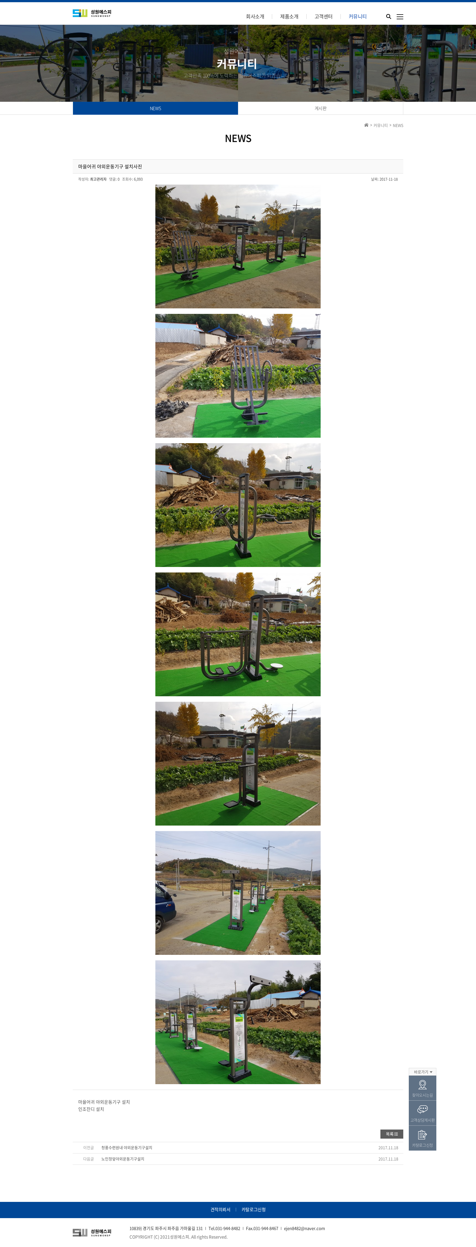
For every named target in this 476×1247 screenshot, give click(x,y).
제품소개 (289, 16)
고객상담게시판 (422, 1120)
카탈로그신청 (254, 1209)
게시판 (321, 108)
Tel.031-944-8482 (224, 1228)
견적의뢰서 (220, 1209)
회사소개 (255, 16)
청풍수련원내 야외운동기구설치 (126, 1147)
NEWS (155, 108)
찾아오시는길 (422, 1095)
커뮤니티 (358, 16)
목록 (390, 1134)
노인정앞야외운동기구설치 (122, 1158)
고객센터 (324, 16)
